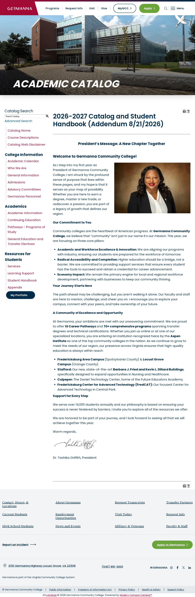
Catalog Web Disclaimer (26, 144)
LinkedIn (189, 567)
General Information (23, 175)
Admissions (16, 182)
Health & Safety (151, 589)
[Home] (19, 8)
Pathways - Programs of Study (26, 229)
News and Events (68, 526)
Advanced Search (18, 121)
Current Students (14, 514)
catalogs (51, 595)
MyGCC (123, 8)
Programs (52, 8)
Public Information (60, 589)
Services (14, 266)
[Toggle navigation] (179, 8)
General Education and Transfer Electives (25, 241)
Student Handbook (22, 280)
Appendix (15, 287)
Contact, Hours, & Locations (15, 504)
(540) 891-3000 (112, 567)
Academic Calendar (23, 161)
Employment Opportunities (65, 516)
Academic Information (25, 213)
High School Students (18, 526)
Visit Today (123, 514)
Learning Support (21, 273)
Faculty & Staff (177, 526)
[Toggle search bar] (166, 8)
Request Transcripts (130, 502)
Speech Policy (175, 589)
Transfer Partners (179, 502)
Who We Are (17, 168)
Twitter (183, 567)
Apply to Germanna (171, 545)
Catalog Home (19, 130)
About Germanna (68, 502)
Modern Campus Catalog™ (136, 595)
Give (104, 8)
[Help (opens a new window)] (188, 111)
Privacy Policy (127, 589)
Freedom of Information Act (95, 589)
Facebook (177, 567)
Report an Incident (15, 544)
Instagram (171, 567)
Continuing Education (24, 220)
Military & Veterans (129, 526)
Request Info (74, 8)
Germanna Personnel (24, 196)
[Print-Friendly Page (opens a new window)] (184, 111)
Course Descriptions (23, 137)
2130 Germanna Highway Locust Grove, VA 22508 (42, 566)
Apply (148, 8)
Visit (92, 8)
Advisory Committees (24, 189)
